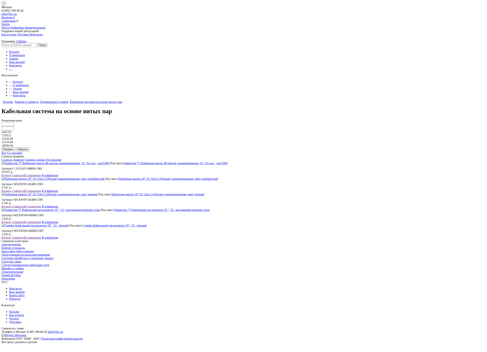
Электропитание (12, 271)
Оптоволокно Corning (54, 101)
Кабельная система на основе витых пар (96, 101)
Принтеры (8, 278)
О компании (17, 55)
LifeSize (21, 41)
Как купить (16, 315)
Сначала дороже (35, 159)
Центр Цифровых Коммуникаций (23, 27)
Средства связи (11, 261)
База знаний (17, 62)
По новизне (53, 159)
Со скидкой (14, 153)
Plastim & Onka (11, 275)
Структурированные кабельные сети (25, 265)
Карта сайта (17, 295)
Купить (6, 175)
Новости (14, 298)
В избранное (50, 175)
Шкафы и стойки (13, 268)
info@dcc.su (9, 14)
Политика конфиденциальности (62, 338)
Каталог (14, 51)
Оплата (14, 318)
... (10, 68)
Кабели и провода (26, 101)
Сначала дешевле (13, 159)
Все (4, 153)
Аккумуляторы (11, 244)
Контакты (15, 65)
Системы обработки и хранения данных (28, 258)
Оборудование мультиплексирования (26, 254)
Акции (13, 58)
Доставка (15, 322)
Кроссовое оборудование (18, 251)
